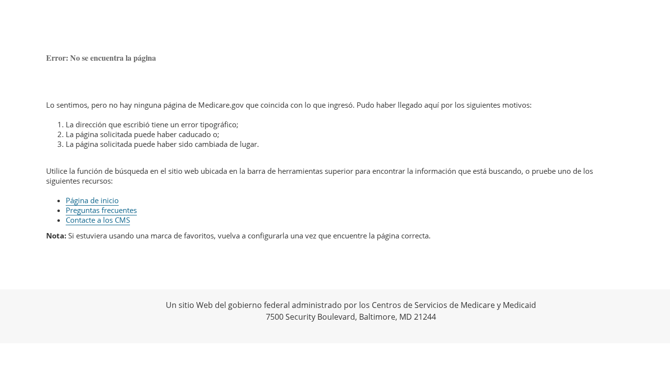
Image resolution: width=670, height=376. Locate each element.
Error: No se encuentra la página (101, 57)
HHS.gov (19, 316)
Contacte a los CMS (98, 220)
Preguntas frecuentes (101, 210)
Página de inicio (92, 200)
